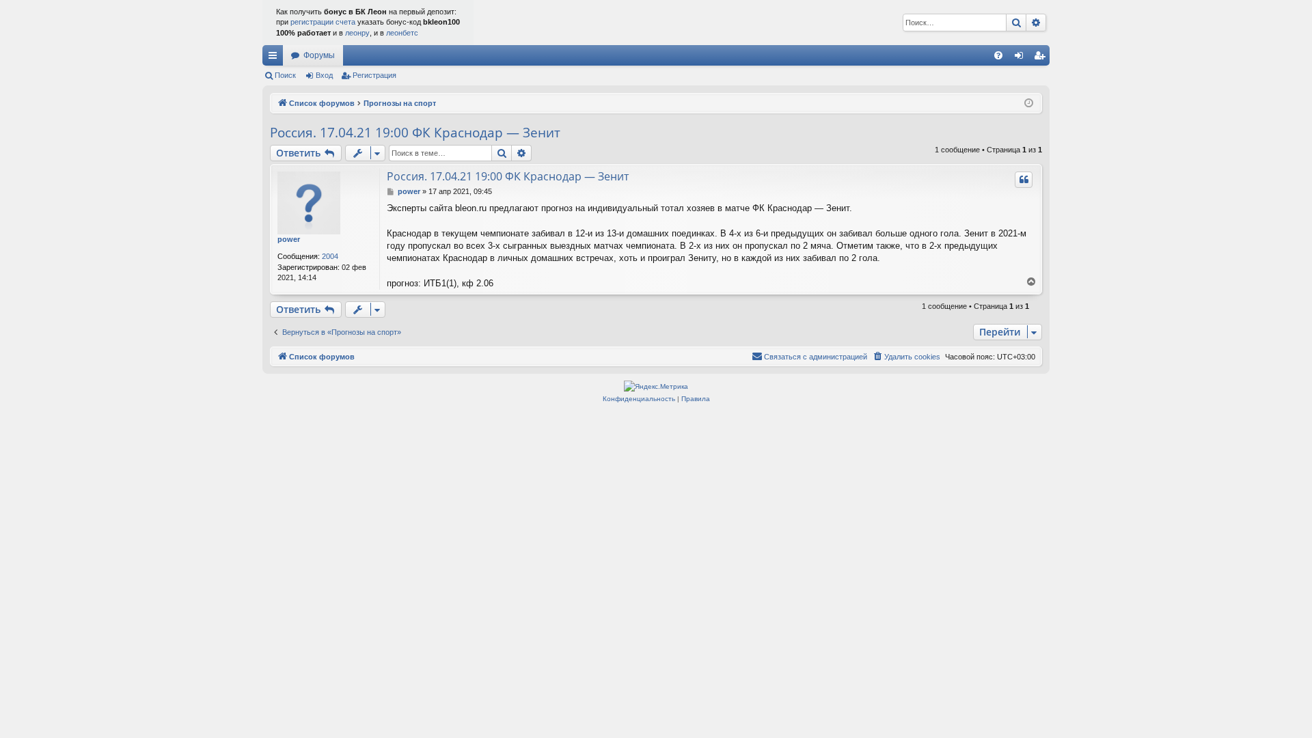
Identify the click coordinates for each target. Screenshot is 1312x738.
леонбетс (402, 33)
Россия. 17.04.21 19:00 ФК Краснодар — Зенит (415, 132)
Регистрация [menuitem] (1042, 58)
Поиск (285, 75)
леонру (357, 33)
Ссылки (275, 58)
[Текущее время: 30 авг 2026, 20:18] (1028, 103)
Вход (324, 75)
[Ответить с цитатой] (1024, 180)
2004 (330, 256)
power (288, 239)
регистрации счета (322, 22)
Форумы (319, 55)
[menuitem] (998, 55)
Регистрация (374, 75)
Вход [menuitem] (1022, 58)
